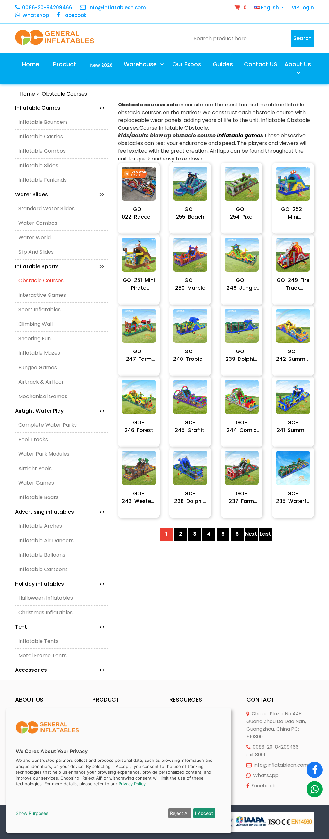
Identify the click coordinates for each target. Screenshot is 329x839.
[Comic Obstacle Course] (242, 397)
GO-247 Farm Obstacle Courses (139, 355)
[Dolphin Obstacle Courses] (242, 326)
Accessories (60, 670)
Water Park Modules (43, 454)
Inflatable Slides (38, 165)
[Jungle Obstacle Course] (242, 255)
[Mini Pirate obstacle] (139, 255)
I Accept (204, 813)
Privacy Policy (132, 783)
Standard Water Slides (46, 208)
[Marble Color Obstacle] (190, 255)
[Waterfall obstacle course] (293, 468)
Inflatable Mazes (39, 353)
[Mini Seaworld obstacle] (293, 184)
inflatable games (240, 135)
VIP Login (303, 7)
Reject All (179, 813)
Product (64, 64)
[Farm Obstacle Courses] (139, 326)
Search (302, 38)
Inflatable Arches (40, 526)
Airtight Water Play (60, 411)
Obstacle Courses (64, 93)
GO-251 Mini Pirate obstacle (139, 284)
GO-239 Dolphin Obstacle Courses (241, 355)
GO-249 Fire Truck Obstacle (293, 284)
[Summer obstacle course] (293, 326)
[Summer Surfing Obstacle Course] (293, 397)
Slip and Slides (36, 252)
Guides (223, 64)
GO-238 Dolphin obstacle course (190, 497)
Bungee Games (37, 367)
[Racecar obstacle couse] (139, 184)
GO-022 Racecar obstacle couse (139, 213)
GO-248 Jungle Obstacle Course (242, 284)
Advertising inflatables (60, 511)
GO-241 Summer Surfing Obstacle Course (293, 426)
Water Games (36, 483)
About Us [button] (297, 64)
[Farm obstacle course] (242, 468)
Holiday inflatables (60, 584)
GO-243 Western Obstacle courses (139, 497)
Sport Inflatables (39, 309)
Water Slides (60, 194)
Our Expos (186, 64)
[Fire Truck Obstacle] (293, 255)
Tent (60, 627)
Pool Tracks (33, 439)
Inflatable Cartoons (43, 569)
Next (251, 534)
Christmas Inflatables (45, 612)
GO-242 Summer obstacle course (293, 355)
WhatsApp (35, 15)
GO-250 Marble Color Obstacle (190, 284)
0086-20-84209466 (47, 7)
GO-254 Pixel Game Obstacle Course (241, 213)
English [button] (270, 7)
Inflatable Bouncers (43, 122)
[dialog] (118, 770)
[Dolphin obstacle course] (190, 468)
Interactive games (42, 295)
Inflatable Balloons (41, 555)
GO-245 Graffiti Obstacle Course (190, 426)
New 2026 (101, 64)
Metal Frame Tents (42, 655)
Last (265, 534)
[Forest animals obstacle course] (139, 397)
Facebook (74, 15)
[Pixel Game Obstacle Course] (242, 184)
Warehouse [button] (141, 64)
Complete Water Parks (47, 425)
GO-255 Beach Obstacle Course (190, 213)
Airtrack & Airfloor (41, 382)
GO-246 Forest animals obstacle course (138, 426)
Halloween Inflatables (45, 598)
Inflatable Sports (60, 266)
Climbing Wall (35, 324)
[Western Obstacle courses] (139, 468)
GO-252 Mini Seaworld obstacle (293, 213)
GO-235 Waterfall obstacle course (293, 497)
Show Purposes (32, 813)
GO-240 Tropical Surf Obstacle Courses (190, 355)
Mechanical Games (42, 396)
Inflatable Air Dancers (46, 540)
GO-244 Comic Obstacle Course (242, 426)
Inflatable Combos (42, 151)
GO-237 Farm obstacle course (241, 497)
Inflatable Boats (38, 497)
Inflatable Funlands (42, 180)
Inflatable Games (60, 108)
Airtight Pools (35, 468)
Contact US (260, 64)
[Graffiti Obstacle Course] (190, 397)
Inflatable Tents (38, 641)
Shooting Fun (34, 338)
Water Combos (37, 223)
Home (30, 64)
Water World (34, 237)
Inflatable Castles (40, 136)
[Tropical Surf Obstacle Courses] (190, 326)
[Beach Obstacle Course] (190, 184)
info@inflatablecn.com (117, 7)
